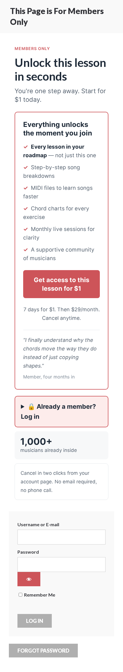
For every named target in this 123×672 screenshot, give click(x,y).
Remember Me (39, 594)
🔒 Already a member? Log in (58, 411)
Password (28, 552)
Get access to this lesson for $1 (61, 284)
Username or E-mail (38, 524)
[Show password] (28, 579)
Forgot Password (43, 650)
